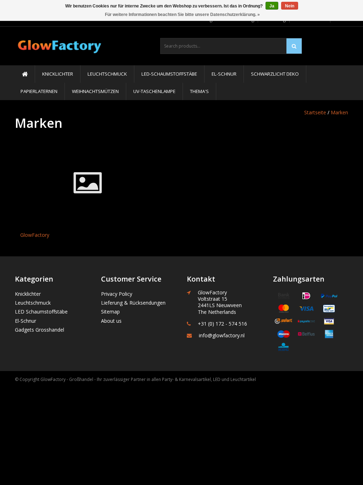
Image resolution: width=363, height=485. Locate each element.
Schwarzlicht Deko (275, 74)
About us (111, 320)
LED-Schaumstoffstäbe (169, 74)
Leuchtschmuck (107, 74)
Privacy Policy (116, 293)
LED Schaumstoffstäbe (41, 311)
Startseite (315, 112)
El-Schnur (224, 74)
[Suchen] (294, 46)
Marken (339, 112)
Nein (289, 6)
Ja (271, 6)
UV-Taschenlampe (154, 91)
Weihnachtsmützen (95, 91)
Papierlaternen (39, 91)
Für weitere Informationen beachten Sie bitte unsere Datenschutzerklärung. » (182, 14)
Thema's (199, 91)
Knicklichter (57, 74)
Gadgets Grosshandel (39, 329)
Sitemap (110, 311)
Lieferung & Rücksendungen (133, 302)
